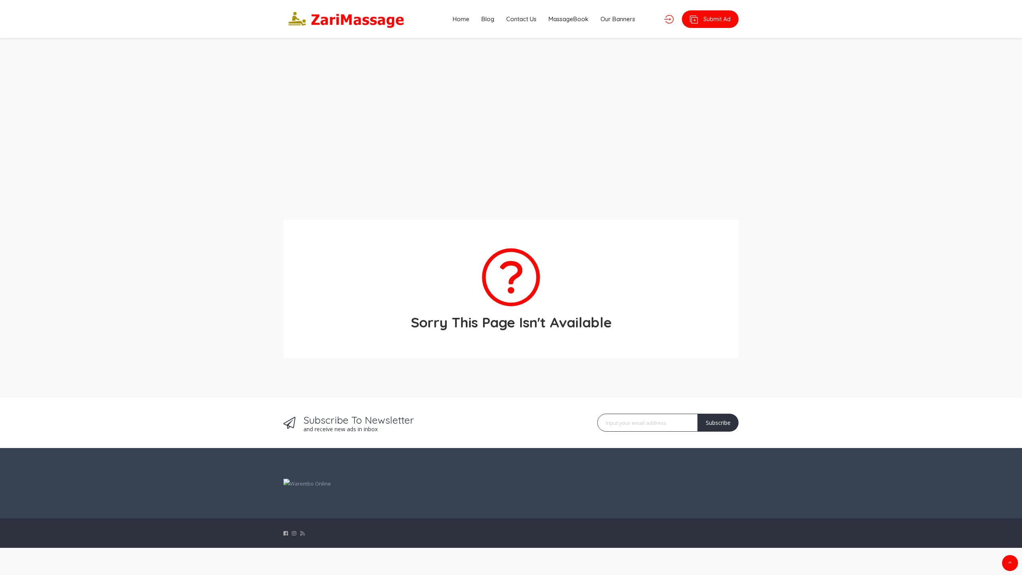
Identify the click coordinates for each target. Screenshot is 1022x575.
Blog (487, 19)
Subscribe (718, 422)
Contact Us (521, 19)
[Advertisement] (511, 124)
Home (461, 19)
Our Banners (617, 19)
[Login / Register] (669, 19)
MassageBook (568, 19)
